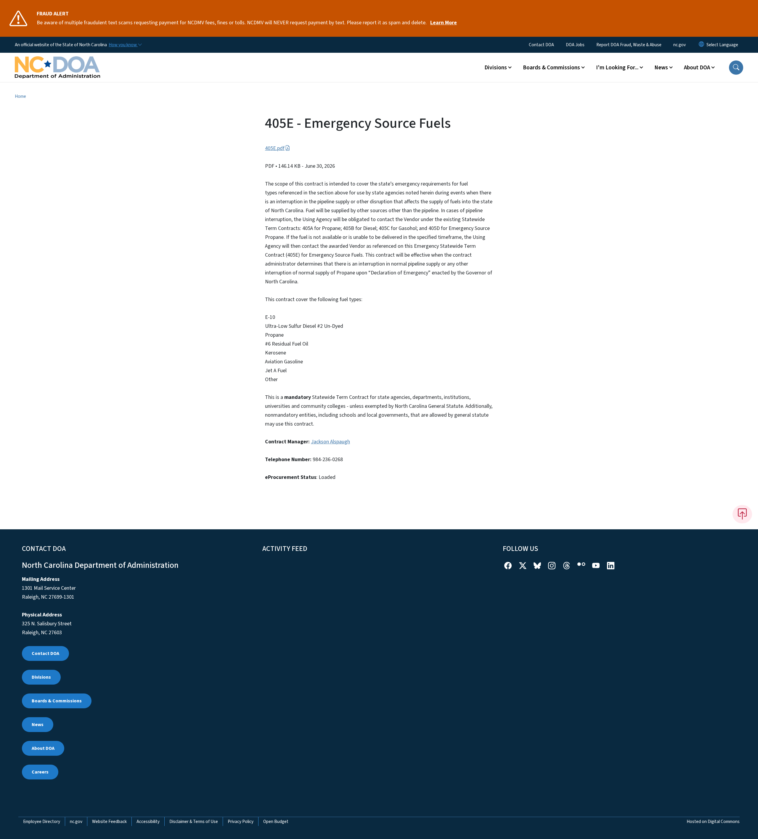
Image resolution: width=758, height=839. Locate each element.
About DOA (43, 748)
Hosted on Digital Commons (713, 821)
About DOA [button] (697, 67)
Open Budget (275, 821)
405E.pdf (275, 148)
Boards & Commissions (57, 701)
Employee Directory (41, 821)
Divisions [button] (495, 67)
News (38, 724)
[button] (736, 67)
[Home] (57, 60)
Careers (40, 772)
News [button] (661, 67)
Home (20, 96)
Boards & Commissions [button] (551, 67)
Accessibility (148, 821)
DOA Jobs (575, 44)
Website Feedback (109, 821)
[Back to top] (742, 514)
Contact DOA (541, 44)
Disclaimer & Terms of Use (193, 821)
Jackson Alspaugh (330, 441)
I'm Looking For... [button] (617, 67)
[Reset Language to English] (701, 44)
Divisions (41, 677)
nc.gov (679, 44)
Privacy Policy (240, 821)
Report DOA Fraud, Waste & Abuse (628, 44)
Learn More (443, 22)
